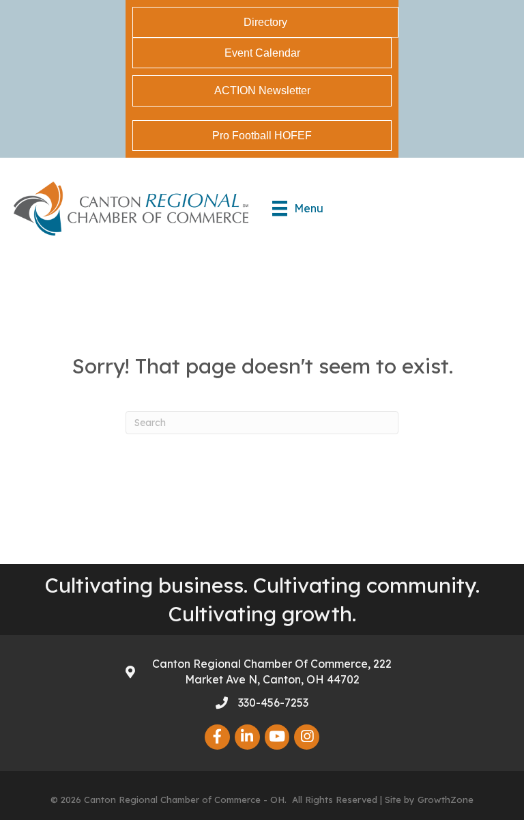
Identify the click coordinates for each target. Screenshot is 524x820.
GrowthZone (446, 799)
